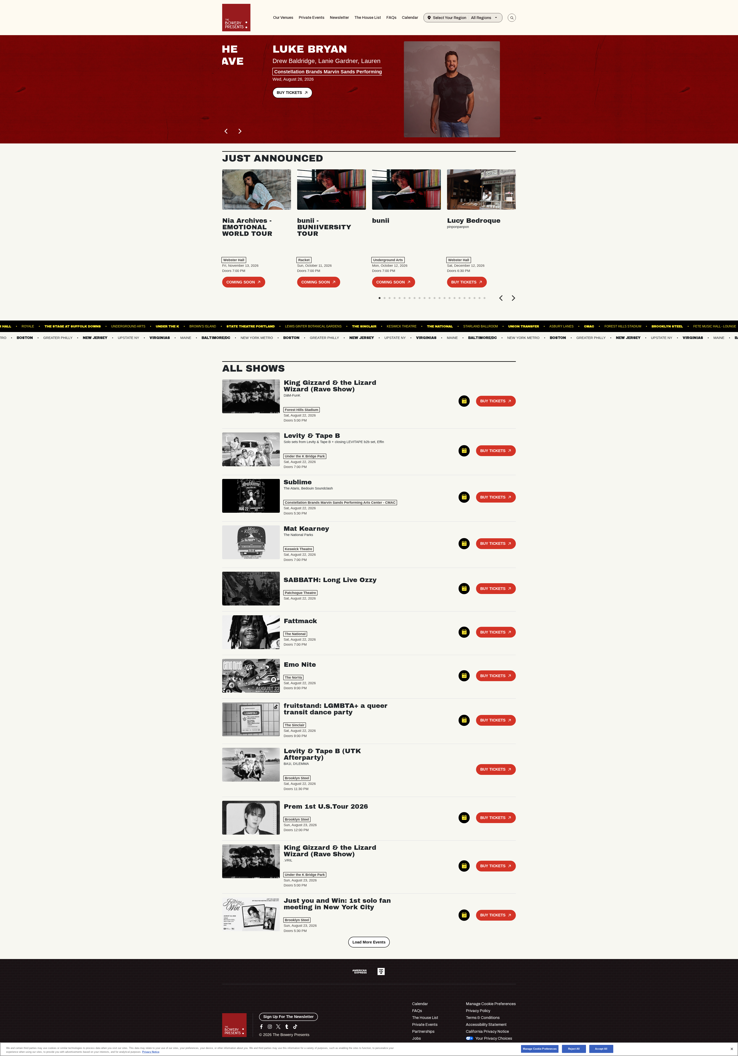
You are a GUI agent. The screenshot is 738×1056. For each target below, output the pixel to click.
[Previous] (226, 131)
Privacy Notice (150, 1051)
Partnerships (423, 1031)
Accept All (601, 1048)
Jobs (416, 1038)
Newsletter (339, 17)
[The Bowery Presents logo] (236, 17)
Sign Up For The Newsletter (288, 1017)
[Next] (239, 131)
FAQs (391, 17)
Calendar (410, 17)
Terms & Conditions (483, 1017)
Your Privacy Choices (493, 1038)
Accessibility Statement (486, 1024)
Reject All (574, 1048)
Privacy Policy (478, 1011)
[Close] (732, 1049)
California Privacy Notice (487, 1031)
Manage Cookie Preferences (540, 1048)
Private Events (311, 17)
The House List (367, 17)
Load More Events (369, 942)
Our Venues (283, 17)
